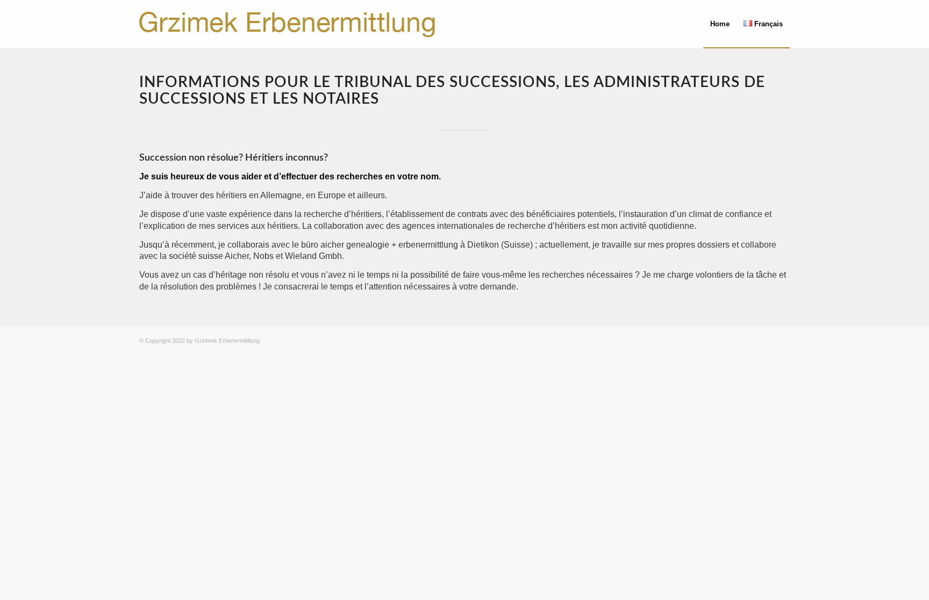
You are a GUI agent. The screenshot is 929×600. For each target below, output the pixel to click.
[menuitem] (720, 24)
